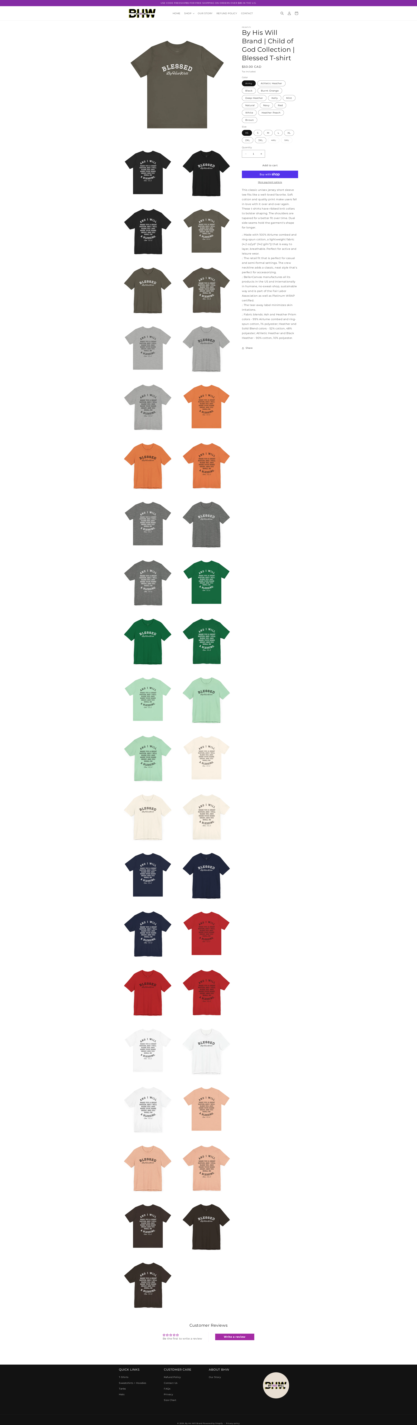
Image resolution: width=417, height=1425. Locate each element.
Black (248, 90)
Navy (266, 105)
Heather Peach (271, 112)
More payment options (270, 182)
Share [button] (249, 347)
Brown (249, 120)
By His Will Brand (193, 1423)
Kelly (275, 98)
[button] (189, 13)
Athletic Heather (271, 83)
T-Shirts (124, 1377)
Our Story (215, 1377)
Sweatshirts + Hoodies (132, 1383)
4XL (275, 141)
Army (248, 83)
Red (280, 105)
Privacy (168, 1394)
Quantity (247, 147)
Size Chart (170, 1400)
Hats (121, 1394)
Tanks (122, 1388)
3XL (260, 140)
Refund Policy (172, 1377)
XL (289, 132)
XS (247, 132)
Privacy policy (233, 1423)
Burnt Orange (270, 90)
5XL (288, 141)
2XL (247, 140)
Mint (289, 98)
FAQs (167, 1388)
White (249, 112)
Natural (250, 105)
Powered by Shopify (213, 1423)
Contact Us (171, 1383)
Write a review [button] (234, 1336)
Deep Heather (254, 98)
